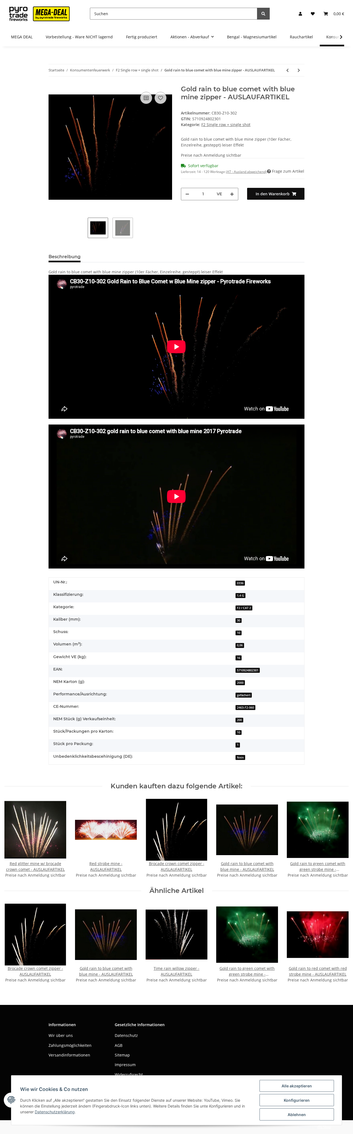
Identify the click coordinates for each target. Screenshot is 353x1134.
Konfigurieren (297, 1100)
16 (238, 658)
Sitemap (122, 1055)
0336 (240, 583)
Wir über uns (61, 1035)
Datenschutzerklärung (55, 1111)
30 (238, 620)
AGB (118, 1045)
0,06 (240, 645)
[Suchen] (263, 14)
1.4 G (240, 595)
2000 (240, 683)
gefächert (243, 695)
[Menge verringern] (187, 194)
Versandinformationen (69, 1055)
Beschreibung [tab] (65, 256)
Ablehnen (297, 1114)
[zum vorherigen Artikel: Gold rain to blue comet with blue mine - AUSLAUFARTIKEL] (287, 70)
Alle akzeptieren (297, 1086)
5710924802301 (247, 670)
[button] (300, 13)
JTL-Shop (324, 1127)
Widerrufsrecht (129, 1074)
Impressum (125, 1064)
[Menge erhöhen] (232, 194)
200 (239, 720)
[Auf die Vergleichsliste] (146, 98)
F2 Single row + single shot (225, 124)
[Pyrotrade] (38, 13)
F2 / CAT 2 (244, 608)
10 (238, 633)
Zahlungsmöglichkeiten (70, 1045)
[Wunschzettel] (312, 13)
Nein (240, 757)
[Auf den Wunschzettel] (160, 98)
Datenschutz (126, 1035)
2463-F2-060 (245, 707)
